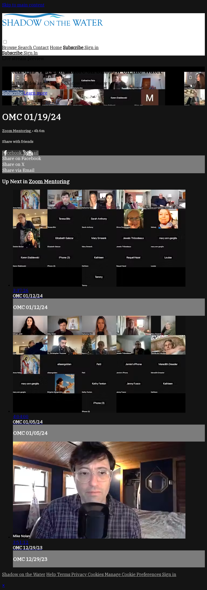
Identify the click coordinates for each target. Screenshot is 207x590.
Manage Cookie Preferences (133, 574)
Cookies (96, 574)
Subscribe (13, 93)
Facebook (12, 152)
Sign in (92, 47)
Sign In (31, 52)
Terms (64, 574)
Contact (41, 47)
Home (56, 47)
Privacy (79, 574)
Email (33, 152)
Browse (10, 47)
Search (25, 47)
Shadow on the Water (23, 574)
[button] (5, 42)
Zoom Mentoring (17, 130)
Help (51, 574)
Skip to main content (23, 5)
